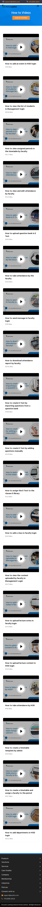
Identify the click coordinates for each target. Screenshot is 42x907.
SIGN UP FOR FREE (21, 18)
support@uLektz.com (11, 895)
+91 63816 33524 (34, 2)
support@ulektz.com (12, 2)
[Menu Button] (38, 6)
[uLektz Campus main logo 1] (9, 6)
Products (4, 858)
